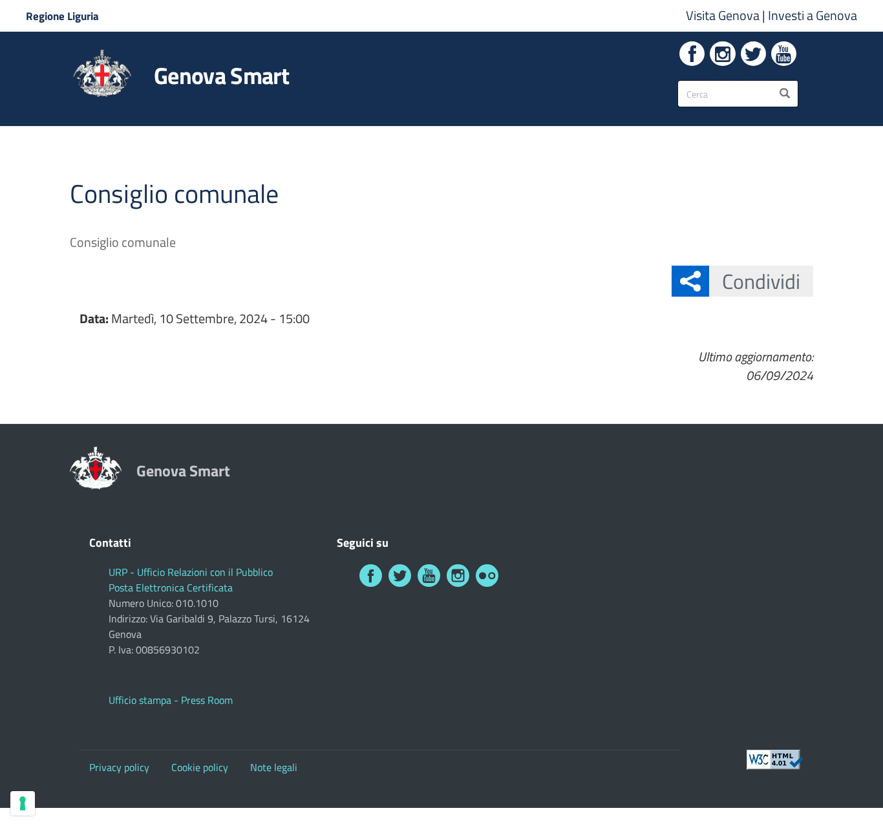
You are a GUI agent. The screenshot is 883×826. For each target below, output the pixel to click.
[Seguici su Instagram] (722, 53)
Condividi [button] (761, 281)
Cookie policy (199, 767)
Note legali (273, 767)
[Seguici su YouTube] (783, 53)
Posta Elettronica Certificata (171, 587)
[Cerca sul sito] (785, 94)
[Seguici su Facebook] (692, 53)
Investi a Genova (812, 15)
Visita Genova (724, 15)
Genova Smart (221, 75)
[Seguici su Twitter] (753, 53)
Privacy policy (119, 767)
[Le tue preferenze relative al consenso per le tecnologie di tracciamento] (22, 803)
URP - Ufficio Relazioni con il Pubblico (191, 572)
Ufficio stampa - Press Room (171, 700)
